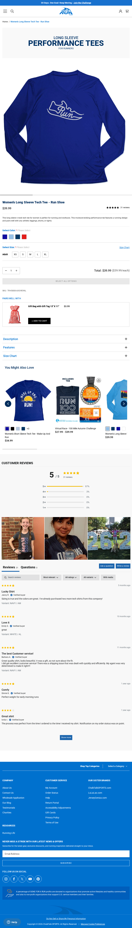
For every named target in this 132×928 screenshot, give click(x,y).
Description (10, 339)
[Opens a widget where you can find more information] (12, 922)
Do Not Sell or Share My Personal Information (66, 919)
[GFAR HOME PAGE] (66, 11)
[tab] (29, 568)
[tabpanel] (66, 658)
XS (15, 254)
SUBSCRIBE (66, 863)
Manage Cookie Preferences (93, 924)
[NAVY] (17, 236)
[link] (7, 429)
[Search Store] (12, 11)
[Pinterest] (38, 879)
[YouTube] (30, 879)
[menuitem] (120, 11)
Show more (66, 737)
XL (45, 254)
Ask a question (106, 566)
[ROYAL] (4, 236)
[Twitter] (22, 879)
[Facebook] (14, 879)
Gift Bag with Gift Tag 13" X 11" (43, 306)
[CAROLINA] (11, 236)
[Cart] (127, 11)
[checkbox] (108, 577)
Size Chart (10, 356)
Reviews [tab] (10, 567)
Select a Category (116, 766)
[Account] (120, 11)
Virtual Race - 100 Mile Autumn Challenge (75, 428)
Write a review (123, 566)
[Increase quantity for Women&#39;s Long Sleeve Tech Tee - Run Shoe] (16, 270)
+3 (28, 428)
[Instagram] (5, 879)
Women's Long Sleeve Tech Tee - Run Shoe (33, 202)
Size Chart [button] (124, 247)
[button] (5, 11)
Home (5, 21)
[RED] (24, 236)
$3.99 (67, 306)
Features (9, 347)
